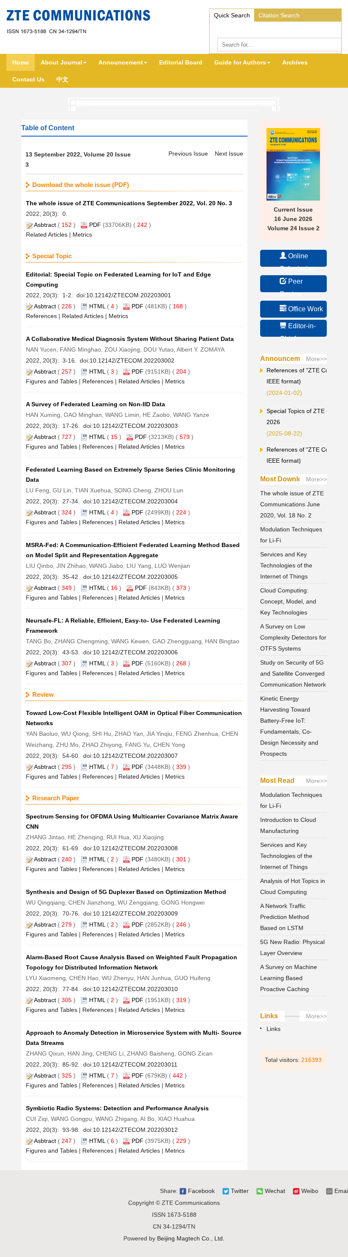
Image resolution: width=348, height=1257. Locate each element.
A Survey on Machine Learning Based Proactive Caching (288, 978)
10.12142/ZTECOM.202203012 (135, 1129)
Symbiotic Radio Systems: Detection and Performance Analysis (117, 1108)
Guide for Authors (240, 62)
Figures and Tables (51, 381)
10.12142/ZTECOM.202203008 (135, 848)
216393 (311, 1059)
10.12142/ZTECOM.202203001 (128, 295)
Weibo (309, 1190)
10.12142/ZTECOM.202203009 (135, 913)
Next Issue (229, 153)
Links (274, 1028)
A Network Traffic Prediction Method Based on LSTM (284, 916)
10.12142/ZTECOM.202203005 (135, 576)
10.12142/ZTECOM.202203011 (135, 1064)
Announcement (120, 62)
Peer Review (291, 285)
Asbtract (45, 224)
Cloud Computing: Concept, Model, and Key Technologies (288, 601)
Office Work (304, 309)
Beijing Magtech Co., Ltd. (191, 1238)
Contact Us (28, 79)
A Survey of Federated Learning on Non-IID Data (95, 404)
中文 (62, 79)
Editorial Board (180, 62)
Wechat (274, 1190)
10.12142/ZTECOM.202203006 (135, 652)
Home (20, 62)
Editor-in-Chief (298, 329)
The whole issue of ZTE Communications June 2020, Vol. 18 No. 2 (292, 504)
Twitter (239, 1190)
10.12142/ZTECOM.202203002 (132, 360)
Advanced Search (237, 28)
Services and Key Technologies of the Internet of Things (286, 565)
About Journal (61, 62)
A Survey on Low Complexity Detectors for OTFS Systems (293, 637)
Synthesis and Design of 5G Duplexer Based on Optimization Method (126, 891)
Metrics (82, 234)
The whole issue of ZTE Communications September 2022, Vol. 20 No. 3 (129, 203)
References (41, 316)
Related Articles (46, 234)
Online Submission (297, 259)
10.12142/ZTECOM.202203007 (135, 755)
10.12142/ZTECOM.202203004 (135, 501)
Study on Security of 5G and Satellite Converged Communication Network (293, 673)
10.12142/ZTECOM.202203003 (135, 425)
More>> (316, 358)
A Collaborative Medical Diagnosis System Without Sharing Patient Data (130, 338)
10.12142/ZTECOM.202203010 (135, 989)
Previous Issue (188, 153)
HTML (97, 306)
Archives (295, 62)
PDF (95, 224)
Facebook (200, 1190)
